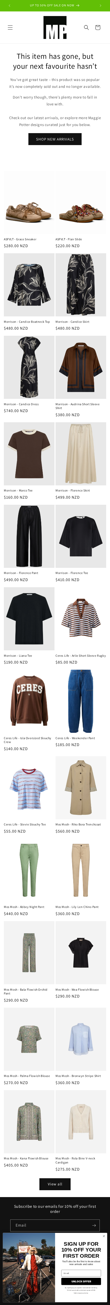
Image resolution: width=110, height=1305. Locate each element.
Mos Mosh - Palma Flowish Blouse (27, 1076)
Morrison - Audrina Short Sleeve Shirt (78, 406)
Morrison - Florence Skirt (73, 490)
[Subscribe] (94, 1225)
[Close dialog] (104, 1236)
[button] (10, 27)
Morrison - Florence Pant (21, 573)
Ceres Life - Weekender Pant (75, 738)
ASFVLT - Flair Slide (69, 239)
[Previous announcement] (9, 5)
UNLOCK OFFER (81, 1281)
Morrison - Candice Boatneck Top (27, 322)
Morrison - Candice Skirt (72, 322)
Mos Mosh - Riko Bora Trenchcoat (78, 824)
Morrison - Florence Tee (72, 573)
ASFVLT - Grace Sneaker (20, 239)
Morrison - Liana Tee (18, 655)
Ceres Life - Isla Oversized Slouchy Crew (27, 740)
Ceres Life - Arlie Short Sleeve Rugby (81, 655)
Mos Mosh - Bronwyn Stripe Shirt (78, 1076)
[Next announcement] (100, 5)
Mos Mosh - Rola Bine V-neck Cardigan (75, 1160)
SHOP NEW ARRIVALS (55, 139)
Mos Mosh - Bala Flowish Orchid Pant (26, 991)
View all (55, 1184)
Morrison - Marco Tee (18, 490)
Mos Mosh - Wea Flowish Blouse (77, 989)
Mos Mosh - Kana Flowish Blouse (26, 1158)
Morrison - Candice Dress (21, 404)
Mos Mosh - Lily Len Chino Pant (77, 907)
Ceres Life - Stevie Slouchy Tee (25, 824)
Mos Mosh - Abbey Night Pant (24, 907)
